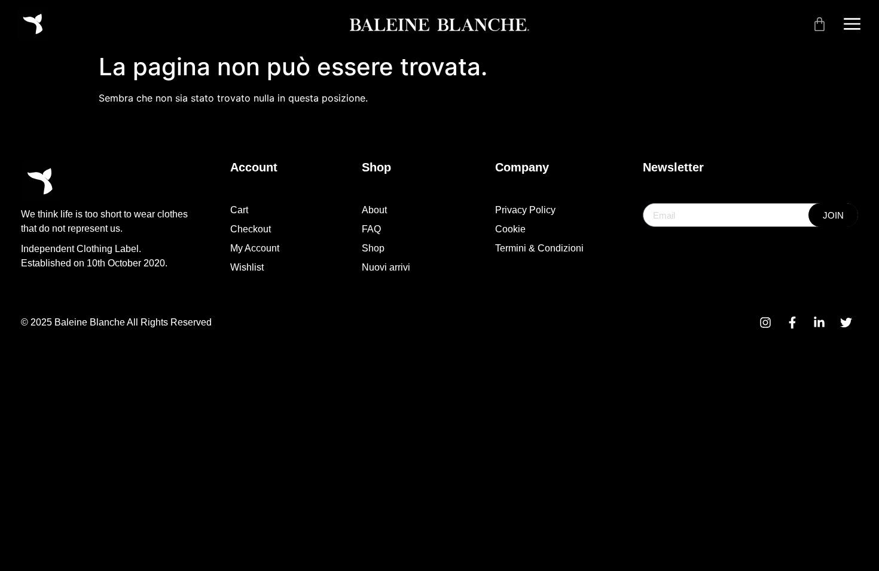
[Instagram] (765, 322)
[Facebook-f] (792, 322)
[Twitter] (846, 322)
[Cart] (819, 24)
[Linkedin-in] (819, 322)
